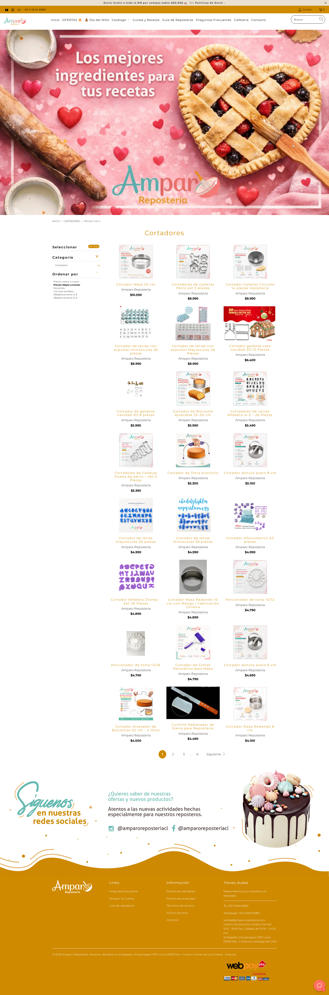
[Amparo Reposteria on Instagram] (12, 9)
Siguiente (214, 754)
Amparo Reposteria (75, 954)
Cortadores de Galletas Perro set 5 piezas (193, 262)
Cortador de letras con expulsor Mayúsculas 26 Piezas (193, 323)
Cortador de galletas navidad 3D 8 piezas (136, 388)
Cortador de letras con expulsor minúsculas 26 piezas (136, 323)
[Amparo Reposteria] (15, 22)
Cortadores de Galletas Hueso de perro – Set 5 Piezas (136, 450)
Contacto (258, 20)
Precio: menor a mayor (66, 281)
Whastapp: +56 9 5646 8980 (242, 913)
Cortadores (61, 265)
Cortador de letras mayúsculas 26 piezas (136, 515)
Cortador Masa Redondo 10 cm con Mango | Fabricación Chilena (193, 577)
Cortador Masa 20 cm (136, 262)
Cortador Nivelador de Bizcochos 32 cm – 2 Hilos (136, 704)
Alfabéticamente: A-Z (65, 294)
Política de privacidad (180, 898)
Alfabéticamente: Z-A (65, 297)
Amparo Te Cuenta (121, 898)
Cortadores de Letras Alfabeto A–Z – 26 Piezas (250, 388)
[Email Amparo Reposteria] (19, 9)
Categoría (62, 257)
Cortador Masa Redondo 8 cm (250, 704)
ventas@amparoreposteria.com (244, 920)
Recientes (59, 288)
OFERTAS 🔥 (72, 20)
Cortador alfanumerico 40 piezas (250, 515)
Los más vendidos (63, 291)
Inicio (55, 20)
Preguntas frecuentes (123, 891)
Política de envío (177, 913)
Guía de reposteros (121, 905)
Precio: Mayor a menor (67, 284)
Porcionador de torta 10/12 (250, 577)
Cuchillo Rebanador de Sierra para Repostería (193, 703)
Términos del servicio (180, 905)
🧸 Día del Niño (97, 20)
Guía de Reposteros (177, 20)
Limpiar (97, 257)
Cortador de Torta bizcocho (193, 450)
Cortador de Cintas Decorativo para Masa (193, 642)
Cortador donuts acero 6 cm (250, 642)
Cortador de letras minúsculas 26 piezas (193, 515)
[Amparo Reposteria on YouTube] (6, 9)
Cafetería (241, 20)
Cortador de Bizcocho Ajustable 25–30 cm (193, 388)
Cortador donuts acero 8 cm (250, 450)
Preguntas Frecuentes (213, 20)
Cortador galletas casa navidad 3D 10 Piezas (250, 323)
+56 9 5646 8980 (34, 9)
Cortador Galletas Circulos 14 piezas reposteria (250, 262)
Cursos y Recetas (146, 20)
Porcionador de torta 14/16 (136, 642)
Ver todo (93, 246)
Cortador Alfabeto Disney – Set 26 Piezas (136, 577)
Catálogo (119, 20)
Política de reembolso (181, 891)
